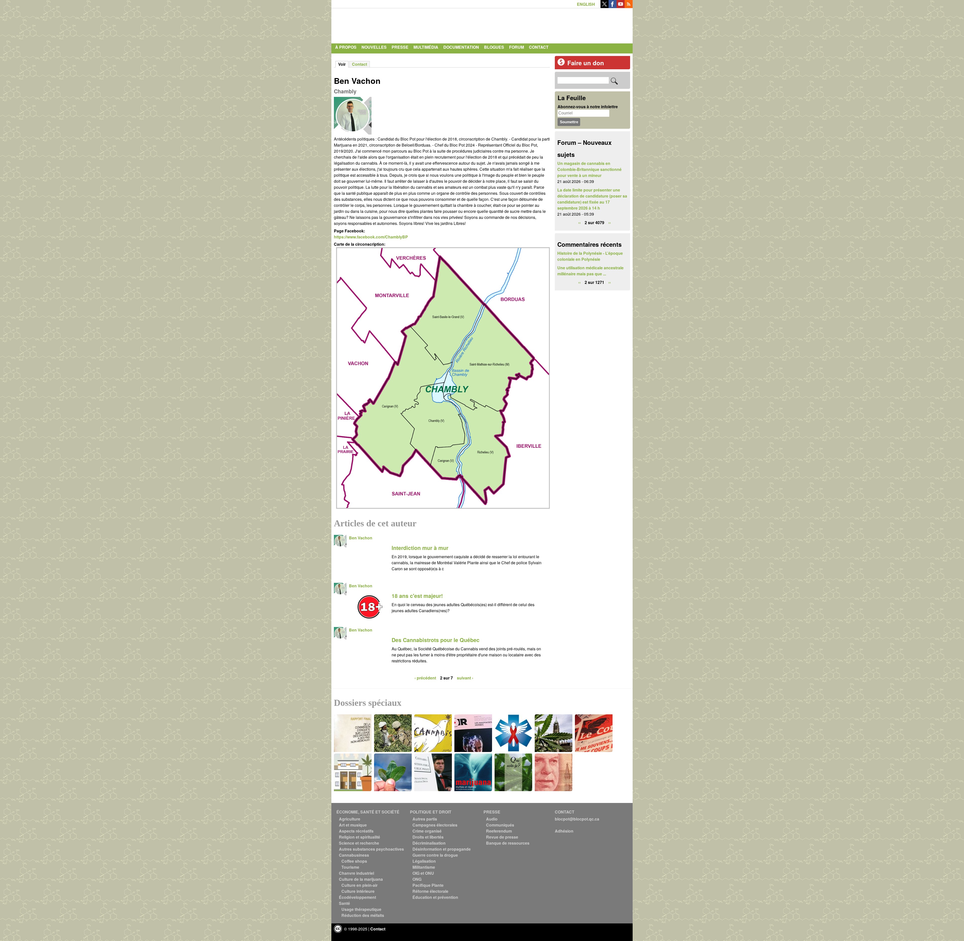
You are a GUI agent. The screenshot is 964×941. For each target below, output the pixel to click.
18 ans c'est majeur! (417, 596)
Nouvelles (374, 47)
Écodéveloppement (357, 897)
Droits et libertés (428, 837)
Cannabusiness (354, 855)
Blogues (494, 47)
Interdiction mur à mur (420, 548)
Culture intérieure (358, 891)
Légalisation (424, 861)
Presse (400, 47)
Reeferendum (499, 831)
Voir (343, 64)
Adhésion (564, 831)
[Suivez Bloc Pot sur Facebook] (613, 6)
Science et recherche (359, 843)
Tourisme (350, 867)
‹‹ (579, 222)
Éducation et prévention (435, 897)
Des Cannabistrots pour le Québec (435, 640)
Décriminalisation (429, 843)
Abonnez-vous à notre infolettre (588, 106)
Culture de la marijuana (361, 879)
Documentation (461, 47)
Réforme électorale (430, 891)
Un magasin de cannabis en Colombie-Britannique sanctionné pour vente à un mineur (589, 169)
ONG (416, 879)
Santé (344, 903)
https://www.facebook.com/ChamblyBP (371, 237)
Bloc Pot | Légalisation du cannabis (380, 24)
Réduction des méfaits (362, 915)
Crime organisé (427, 831)
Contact (539, 47)
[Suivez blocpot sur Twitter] (604, 6)
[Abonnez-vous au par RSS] (629, 6)
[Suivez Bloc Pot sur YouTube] (621, 6)
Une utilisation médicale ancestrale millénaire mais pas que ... (590, 271)
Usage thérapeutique (361, 909)
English (586, 4)
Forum (516, 47)
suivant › (465, 678)
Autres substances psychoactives (371, 849)
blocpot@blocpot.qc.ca (577, 819)
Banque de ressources (507, 843)
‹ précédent (425, 678)
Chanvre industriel (356, 873)
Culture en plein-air (359, 885)
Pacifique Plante (428, 885)
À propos (345, 47)
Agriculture (349, 819)
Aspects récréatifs (356, 831)
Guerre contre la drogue (435, 855)
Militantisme (423, 867)
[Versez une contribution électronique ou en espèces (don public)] (561, 64)
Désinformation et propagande (441, 849)
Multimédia (425, 47)
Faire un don (585, 62)
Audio (492, 819)
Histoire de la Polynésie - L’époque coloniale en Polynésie (590, 256)
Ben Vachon (360, 538)
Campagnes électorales (434, 825)
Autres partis (424, 819)
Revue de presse (502, 837)
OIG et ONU (423, 873)
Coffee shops (354, 861)
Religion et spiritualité (359, 837)
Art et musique (353, 825)
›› (609, 222)
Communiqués (500, 825)
